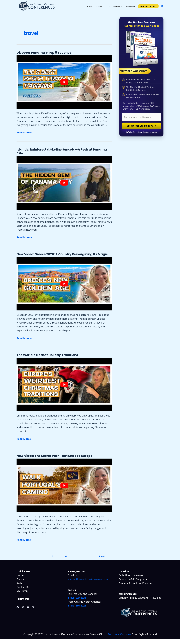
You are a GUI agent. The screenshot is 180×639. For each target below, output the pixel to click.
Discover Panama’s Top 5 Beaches (44, 52)
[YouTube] (28, 607)
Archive (21, 583)
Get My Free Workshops (139, 126)
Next (103, 556)
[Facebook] (18, 607)
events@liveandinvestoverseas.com (88, 579)
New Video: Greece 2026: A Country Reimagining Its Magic (62, 254)
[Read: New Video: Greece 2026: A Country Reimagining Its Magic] (64, 284)
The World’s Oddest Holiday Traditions (47, 355)
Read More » (24, 133)
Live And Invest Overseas (117, 634)
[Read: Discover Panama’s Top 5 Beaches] (64, 82)
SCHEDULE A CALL (148, 6)
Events (20, 579)
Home (20, 575)
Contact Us (23, 587)
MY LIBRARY (131, 6)
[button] (162, 6)
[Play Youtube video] (64, 82)
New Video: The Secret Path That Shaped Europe (54, 456)
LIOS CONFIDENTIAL (114, 6)
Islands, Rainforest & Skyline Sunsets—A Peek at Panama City (62, 151)
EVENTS (99, 6)
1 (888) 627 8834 (77, 597)
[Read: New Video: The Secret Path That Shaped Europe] (64, 485)
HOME (89, 6)
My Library (22, 591)
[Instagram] (23, 607)
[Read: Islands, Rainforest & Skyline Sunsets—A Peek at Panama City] (64, 183)
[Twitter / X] (33, 607)
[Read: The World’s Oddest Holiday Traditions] (64, 384)
